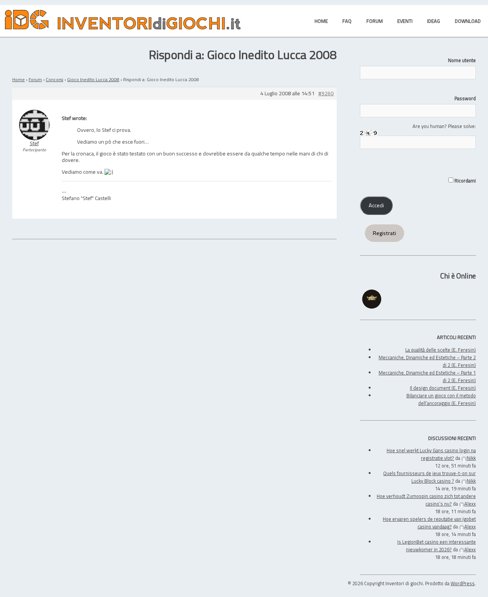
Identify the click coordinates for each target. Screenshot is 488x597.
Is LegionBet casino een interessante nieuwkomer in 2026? (436, 545)
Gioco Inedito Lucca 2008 (93, 79)
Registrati (384, 233)
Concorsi (54, 79)
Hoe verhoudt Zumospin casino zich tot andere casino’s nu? (426, 499)
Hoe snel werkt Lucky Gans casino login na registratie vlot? (431, 454)
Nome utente (462, 60)
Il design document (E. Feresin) (443, 388)
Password (465, 98)
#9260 (326, 93)
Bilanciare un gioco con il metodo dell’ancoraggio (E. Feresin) (441, 399)
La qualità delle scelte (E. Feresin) (440, 350)
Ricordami (464, 180)
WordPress (463, 583)
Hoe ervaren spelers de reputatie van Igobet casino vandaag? (429, 522)
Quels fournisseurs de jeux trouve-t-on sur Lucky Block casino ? (429, 477)
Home (18, 79)
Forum (35, 79)
